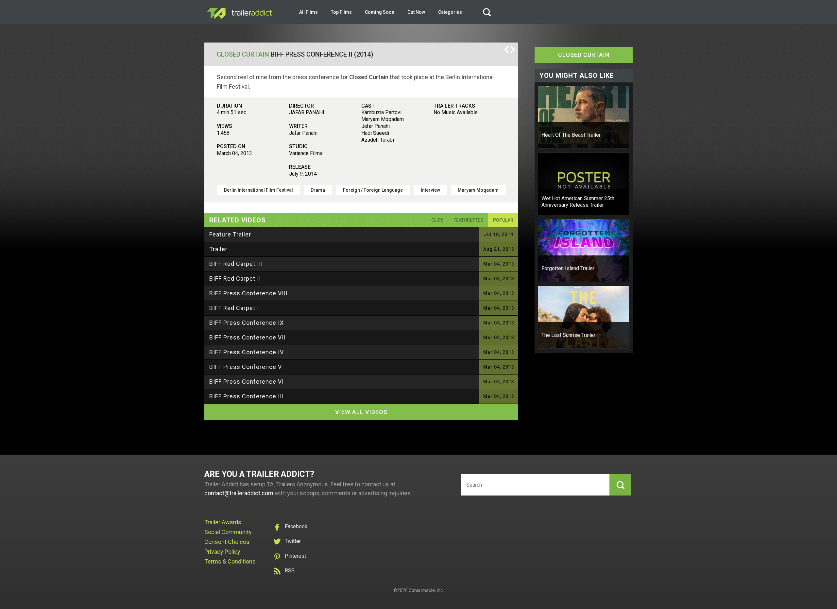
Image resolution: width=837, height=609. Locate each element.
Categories (450, 12)
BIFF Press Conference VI (246, 381)
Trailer (218, 249)
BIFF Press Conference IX (246, 322)
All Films (308, 12)
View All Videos (361, 412)
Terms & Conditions (230, 561)
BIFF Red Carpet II (235, 278)
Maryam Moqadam (478, 190)
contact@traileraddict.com (238, 493)
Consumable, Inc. (426, 590)
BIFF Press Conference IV (246, 352)
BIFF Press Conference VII (247, 337)
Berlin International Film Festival (258, 190)
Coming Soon (379, 12)
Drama (318, 190)
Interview (430, 190)
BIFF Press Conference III (246, 396)
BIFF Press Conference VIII (248, 293)
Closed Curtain (243, 54)
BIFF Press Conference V (245, 366)
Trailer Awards (222, 522)
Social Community (228, 532)
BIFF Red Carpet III (236, 263)
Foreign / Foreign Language (373, 190)
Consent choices (226, 541)
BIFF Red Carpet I (234, 307)
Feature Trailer (230, 234)
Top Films (341, 12)
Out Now (416, 12)
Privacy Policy (222, 551)
